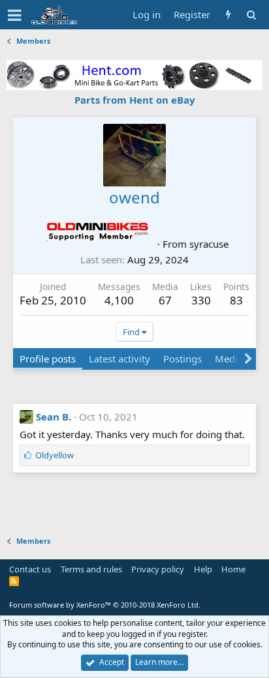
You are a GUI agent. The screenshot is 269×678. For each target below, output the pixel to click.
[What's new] (228, 15)
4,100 (119, 300)
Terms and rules (91, 569)
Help (203, 569)
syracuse (209, 243)
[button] (15, 15)
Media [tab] (229, 358)
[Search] (251, 15)
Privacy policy (157, 569)
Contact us (30, 569)
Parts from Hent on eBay (134, 99)
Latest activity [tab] (119, 358)
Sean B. (53, 416)
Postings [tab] (182, 358)
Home (233, 569)
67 (165, 300)
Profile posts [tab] (48, 358)
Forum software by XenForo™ (104, 605)
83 (236, 300)
